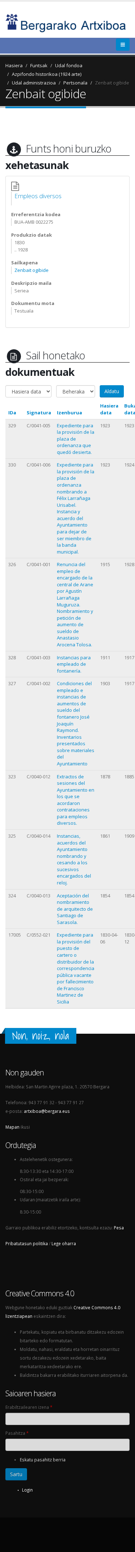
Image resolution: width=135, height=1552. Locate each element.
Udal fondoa (68, 65)
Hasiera (14, 65)
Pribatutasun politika (26, 1243)
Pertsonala (75, 82)
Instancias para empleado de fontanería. (74, 664)
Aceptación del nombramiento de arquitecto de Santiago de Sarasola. (75, 908)
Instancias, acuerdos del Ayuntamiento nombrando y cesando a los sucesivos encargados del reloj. (74, 859)
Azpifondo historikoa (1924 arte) (46, 74)
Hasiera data (109, 409)
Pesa (119, 1227)
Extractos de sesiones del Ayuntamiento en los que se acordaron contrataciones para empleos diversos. (75, 800)
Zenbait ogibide (112, 82)
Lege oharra (63, 1243)
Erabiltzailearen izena (28, 1407)
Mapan (12, 1127)
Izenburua (69, 412)
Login (27, 1490)
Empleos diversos (38, 196)
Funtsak (39, 65)
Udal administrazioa (34, 82)
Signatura (39, 412)
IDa (12, 412)
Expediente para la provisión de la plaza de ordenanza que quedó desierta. (75, 438)
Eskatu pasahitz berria (43, 1459)
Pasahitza (16, 1433)
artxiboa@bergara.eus (47, 1111)
